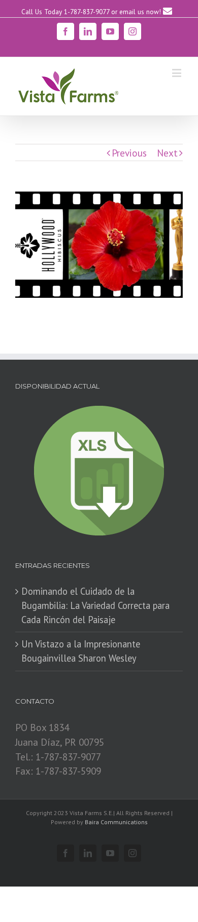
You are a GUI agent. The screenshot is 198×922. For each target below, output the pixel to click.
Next (167, 152)
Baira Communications (116, 822)
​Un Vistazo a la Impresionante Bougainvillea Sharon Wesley (80, 651)
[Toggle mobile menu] (177, 72)
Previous (129, 152)
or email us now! (137, 11)
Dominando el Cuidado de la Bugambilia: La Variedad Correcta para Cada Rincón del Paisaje (95, 605)
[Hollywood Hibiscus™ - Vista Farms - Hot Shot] (99, 244)
